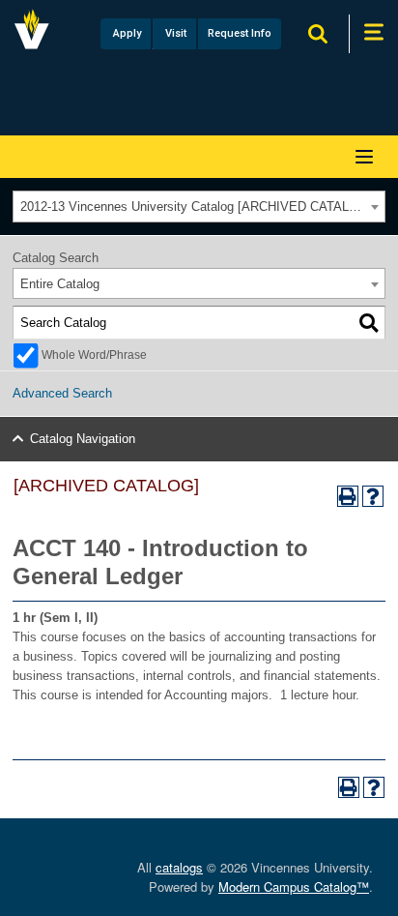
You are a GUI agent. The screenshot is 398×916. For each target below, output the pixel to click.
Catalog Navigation (82, 438)
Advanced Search (62, 393)
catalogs (179, 867)
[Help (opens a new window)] (373, 496)
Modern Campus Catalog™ (293, 886)
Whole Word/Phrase (94, 354)
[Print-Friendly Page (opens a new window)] (347, 496)
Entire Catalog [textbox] (60, 284)
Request (239, 33)
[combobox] (199, 206)
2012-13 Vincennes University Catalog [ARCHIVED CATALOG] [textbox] (196, 206)
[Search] (369, 323)
